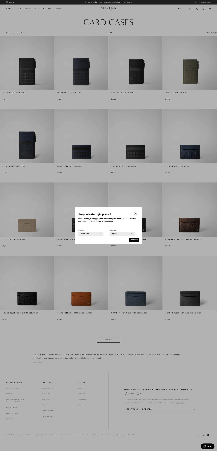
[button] (135, 213)
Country (81, 230)
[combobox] (85, 233)
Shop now (134, 240)
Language (113, 230)
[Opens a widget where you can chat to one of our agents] (207, 446)
